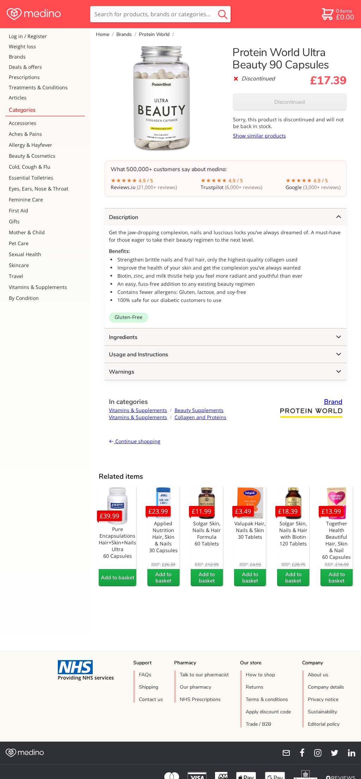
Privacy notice (323, 699)
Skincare (19, 265)
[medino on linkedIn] (348, 753)
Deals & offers (25, 67)
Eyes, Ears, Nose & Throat (38, 188)
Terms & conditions (267, 699)
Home (102, 34)
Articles (17, 97)
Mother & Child (27, 232)
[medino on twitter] (331, 753)
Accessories (22, 123)
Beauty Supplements (199, 410)
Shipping (148, 687)
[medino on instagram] (314, 753)
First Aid (18, 210)
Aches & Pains (25, 134)
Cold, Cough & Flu (29, 166)
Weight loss (22, 46)
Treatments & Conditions (38, 87)
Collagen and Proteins (200, 417)
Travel (16, 276)
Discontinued (289, 101)
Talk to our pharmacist (204, 674)
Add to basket (117, 577)
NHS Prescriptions (200, 699)
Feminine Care (26, 199)
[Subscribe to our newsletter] (283, 753)
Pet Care (19, 243)
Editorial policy (323, 724)
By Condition (24, 298)
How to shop (260, 674)
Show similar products (259, 135)
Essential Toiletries (31, 177)
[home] (44, 14)
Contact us (151, 699)
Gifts (14, 221)
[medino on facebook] (297, 753)
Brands (17, 56)
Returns (254, 687)
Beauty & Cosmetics (32, 155)
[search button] (223, 14)
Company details (326, 687)
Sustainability (322, 711)
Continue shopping (137, 441)
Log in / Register (28, 36)
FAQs (145, 674)
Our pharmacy (195, 687)
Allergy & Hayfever (30, 144)
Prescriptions (24, 77)
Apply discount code (268, 711)
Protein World (154, 34)
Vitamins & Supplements (38, 287)
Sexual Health (25, 254)
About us (318, 674)
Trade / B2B (258, 724)
